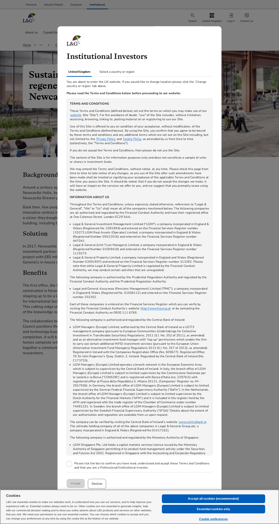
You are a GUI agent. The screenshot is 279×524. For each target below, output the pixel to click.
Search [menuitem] (192, 21)
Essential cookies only (213, 509)
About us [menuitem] (31, 32)
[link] (31, 5)
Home (27, 45)
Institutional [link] (97, 4)
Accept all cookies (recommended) (213, 498)
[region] (139, 276)
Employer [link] (76, 4)
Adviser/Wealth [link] (53, 4)
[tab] (79, 72)
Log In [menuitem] (231, 21)
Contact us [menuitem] (246, 21)
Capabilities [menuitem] (51, 32)
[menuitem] (212, 18)
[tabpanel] (139, 274)
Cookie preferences (213, 519)
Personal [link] (31, 4)
